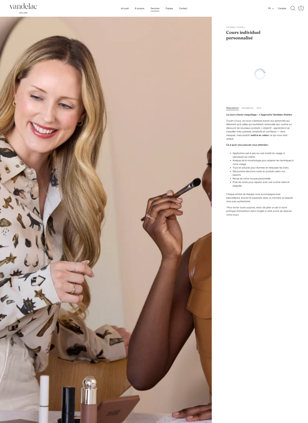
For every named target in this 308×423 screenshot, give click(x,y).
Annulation (247, 107)
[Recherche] (292, 8)
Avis (259, 107)
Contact (183, 8)
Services (155, 8)
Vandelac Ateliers (235, 27)
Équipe (169, 8)
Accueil (125, 8)
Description (232, 107)
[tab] (234, 108)
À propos (139, 8)
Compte (282, 8)
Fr (269, 8)
